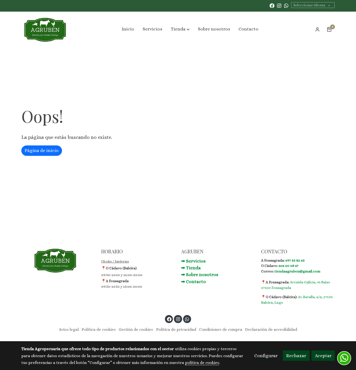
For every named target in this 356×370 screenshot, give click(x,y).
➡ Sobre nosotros (199, 274)
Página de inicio (41, 150)
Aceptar (323, 355)
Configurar (266, 355)
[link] (45, 29)
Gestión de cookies (136, 329)
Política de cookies (99, 329)
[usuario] (317, 29)
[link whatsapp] (286, 5)
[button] (180, 29)
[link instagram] (279, 5)
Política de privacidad (176, 329)
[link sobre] (58, 260)
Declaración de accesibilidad (271, 329)
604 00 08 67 (288, 266)
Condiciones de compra (220, 329)
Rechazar (296, 355)
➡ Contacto (193, 281)
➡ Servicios (193, 261)
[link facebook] (272, 5)
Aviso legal (69, 329)
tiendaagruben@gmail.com (297, 271)
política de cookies (202, 362)
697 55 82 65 (295, 260)
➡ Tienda (191, 267)
